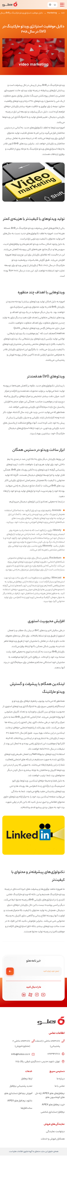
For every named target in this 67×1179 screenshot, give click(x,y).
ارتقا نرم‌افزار (26, 1079)
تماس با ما (60, 1086)
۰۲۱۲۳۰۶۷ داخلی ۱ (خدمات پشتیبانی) (47, 1043)
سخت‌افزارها (26, 1108)
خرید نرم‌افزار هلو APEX (53, 1105)
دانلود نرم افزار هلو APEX (19, 1101)
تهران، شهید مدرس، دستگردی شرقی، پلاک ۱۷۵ (37, 1062)
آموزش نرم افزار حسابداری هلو (18, 1094)
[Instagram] (37, 995)
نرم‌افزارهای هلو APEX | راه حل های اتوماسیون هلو (50, 1095)
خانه (63, 13)
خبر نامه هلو (33, 961)
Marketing (52, 13)
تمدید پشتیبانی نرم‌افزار (21, 1086)
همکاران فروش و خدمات (53, 1139)
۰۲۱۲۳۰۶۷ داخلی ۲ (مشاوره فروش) (21, 1043)
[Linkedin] (24, 995)
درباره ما (61, 1079)
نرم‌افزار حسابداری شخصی (53, 1112)
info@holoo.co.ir (20, 1054)
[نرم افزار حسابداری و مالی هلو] (9, 4)
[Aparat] (30, 995)
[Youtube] (43, 995)
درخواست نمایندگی (55, 1132)
